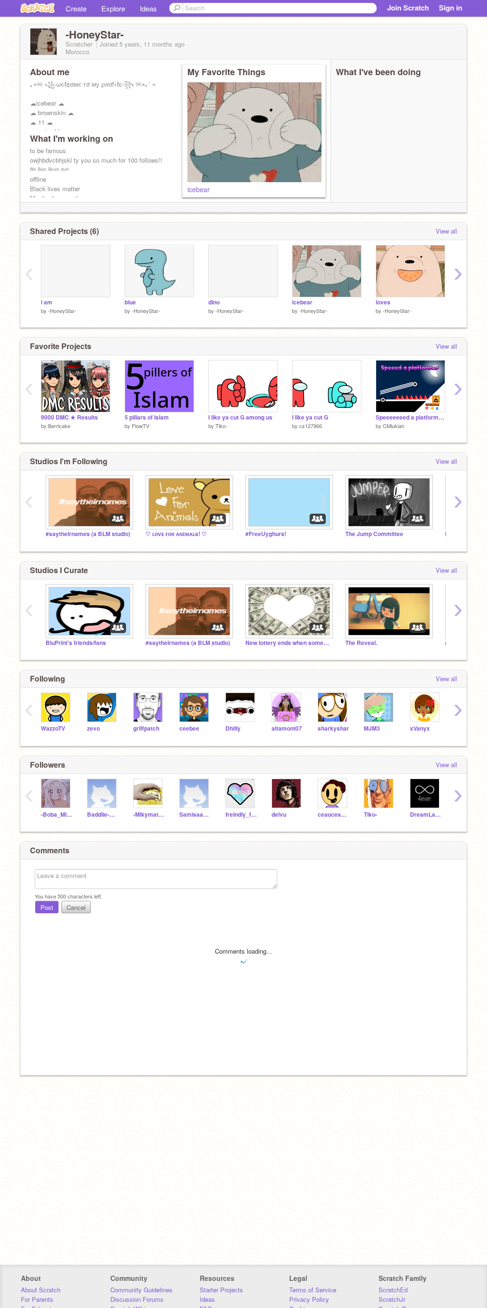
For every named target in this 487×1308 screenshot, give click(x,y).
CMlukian (393, 425)
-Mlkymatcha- (149, 814)
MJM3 (372, 728)
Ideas (148, 8)
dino (214, 302)
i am (46, 302)
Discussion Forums (137, 1299)
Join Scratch (408, 7)
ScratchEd (393, 1289)
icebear (198, 189)
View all (446, 230)
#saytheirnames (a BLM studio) (88, 534)
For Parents (37, 1299)
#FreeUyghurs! (265, 534)
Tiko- (221, 425)
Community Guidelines (141, 1289)
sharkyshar (333, 728)
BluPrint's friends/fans (76, 643)
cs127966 (310, 425)
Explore (113, 8)
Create (76, 8)
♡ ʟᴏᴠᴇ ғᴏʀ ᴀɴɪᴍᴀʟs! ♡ (176, 534)
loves (383, 302)
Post (46, 907)
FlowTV (140, 425)
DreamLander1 (426, 814)
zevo (93, 728)
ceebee (189, 728)
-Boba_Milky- (57, 814)
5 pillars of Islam (147, 417)
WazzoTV (53, 728)
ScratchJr (392, 1299)
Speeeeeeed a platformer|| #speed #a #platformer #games (410, 417)
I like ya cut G (310, 417)
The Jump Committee (374, 534)
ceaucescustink (334, 814)
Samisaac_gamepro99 (195, 814)
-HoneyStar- (62, 310)
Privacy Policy (309, 1299)
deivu (279, 814)
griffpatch (146, 728)
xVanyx (420, 728)
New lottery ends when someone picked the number (288, 643)
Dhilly (233, 728)
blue (130, 302)
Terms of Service (312, 1289)
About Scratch (40, 1289)
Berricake (59, 425)
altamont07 (287, 728)
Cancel (76, 907)
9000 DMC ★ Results (69, 417)
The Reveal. (361, 643)
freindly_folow (241, 814)
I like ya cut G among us (240, 417)
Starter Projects (221, 1289)
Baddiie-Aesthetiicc (103, 814)
